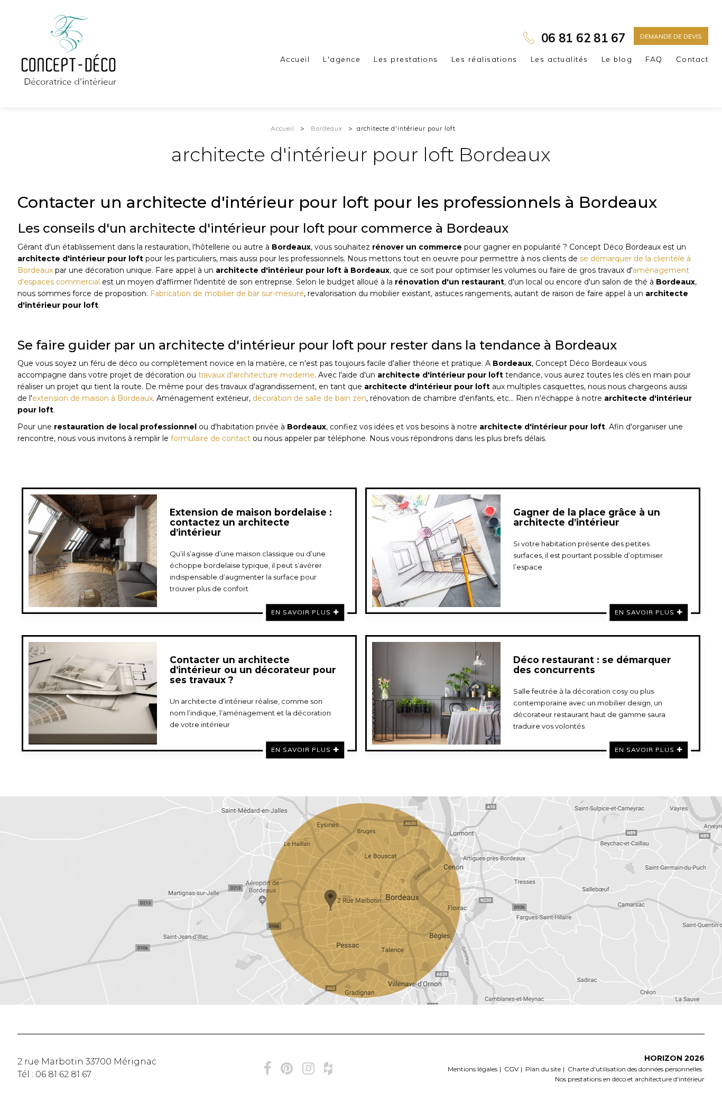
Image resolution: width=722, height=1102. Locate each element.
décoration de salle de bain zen (309, 398)
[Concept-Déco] (69, 50)
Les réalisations (484, 59)
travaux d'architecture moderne (256, 375)
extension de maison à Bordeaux (92, 398)
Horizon (663, 1058)
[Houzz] (328, 1068)
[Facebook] (267, 1068)
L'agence (341, 59)
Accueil (295, 59)
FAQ (654, 59)
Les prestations (406, 59)
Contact (692, 59)
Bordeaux (327, 128)
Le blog (617, 59)
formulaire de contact (211, 438)
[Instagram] (308, 1068)
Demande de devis (671, 36)
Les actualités (559, 59)
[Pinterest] (287, 1068)
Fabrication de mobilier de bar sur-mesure (227, 293)
